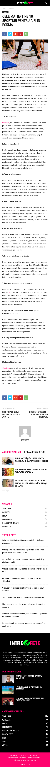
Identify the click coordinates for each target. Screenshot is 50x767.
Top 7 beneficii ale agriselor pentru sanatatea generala (23, 597)
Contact (33, 760)
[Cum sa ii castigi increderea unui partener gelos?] (8, 702)
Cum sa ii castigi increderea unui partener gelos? (30, 699)
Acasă (4, 9)
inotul (11, 292)
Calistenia (6, 368)
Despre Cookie (33, 755)
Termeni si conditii (34, 758)
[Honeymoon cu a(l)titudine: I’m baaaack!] (8, 690)
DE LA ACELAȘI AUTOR (34, 452)
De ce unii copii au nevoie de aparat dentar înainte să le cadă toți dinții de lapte (31, 483)
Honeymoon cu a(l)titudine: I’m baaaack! (29, 688)
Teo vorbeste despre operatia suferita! (29, 677)
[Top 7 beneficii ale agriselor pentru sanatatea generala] (8, 472)
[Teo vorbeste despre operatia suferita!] (8, 679)
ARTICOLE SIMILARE (11, 452)
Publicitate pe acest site (21, 760)
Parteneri (23, 755)
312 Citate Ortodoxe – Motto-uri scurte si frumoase (38, 414)
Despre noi (14, 755)
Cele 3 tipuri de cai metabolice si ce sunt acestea (11, 414)
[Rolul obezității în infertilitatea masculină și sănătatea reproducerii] (8, 461)
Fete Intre (25, 440)
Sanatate (11, 9)
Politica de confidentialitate (17, 758)
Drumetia (5, 123)
